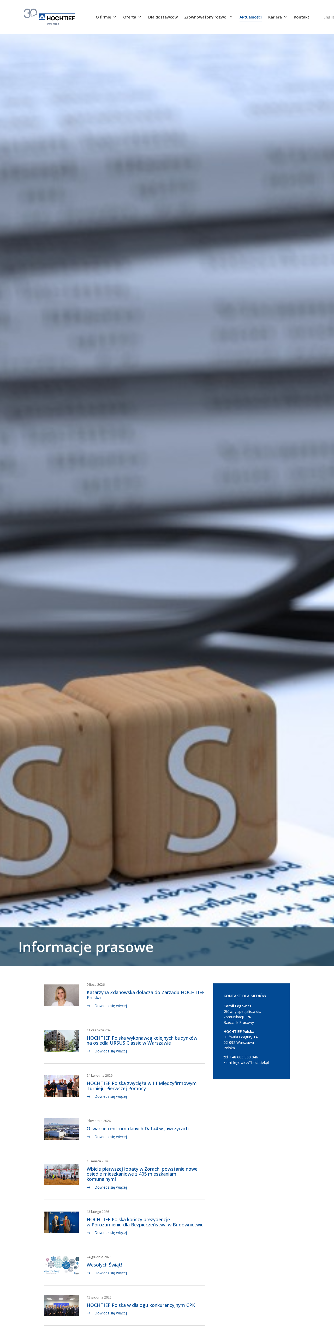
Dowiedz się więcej (110, 1005)
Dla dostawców (163, 17)
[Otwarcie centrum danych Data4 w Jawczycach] (61, 1128)
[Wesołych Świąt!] (61, 1265)
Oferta (129, 17)
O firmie (103, 17)
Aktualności (251, 17)
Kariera (275, 17)
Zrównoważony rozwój (206, 17)
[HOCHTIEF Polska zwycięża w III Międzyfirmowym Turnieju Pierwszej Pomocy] (61, 1086)
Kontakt (301, 17)
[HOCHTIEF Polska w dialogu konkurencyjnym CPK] (61, 1305)
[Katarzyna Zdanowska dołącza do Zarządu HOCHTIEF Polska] (61, 995)
